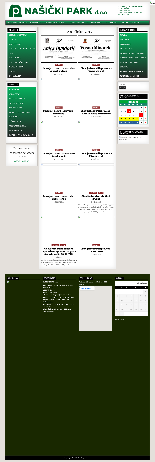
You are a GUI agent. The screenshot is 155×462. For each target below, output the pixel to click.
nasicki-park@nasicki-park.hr (60, 295)
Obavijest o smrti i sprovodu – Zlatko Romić (59, 197)
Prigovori (124, 40)
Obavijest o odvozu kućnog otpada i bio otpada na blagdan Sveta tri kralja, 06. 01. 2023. (59, 251)
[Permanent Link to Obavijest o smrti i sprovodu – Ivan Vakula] (96, 229)
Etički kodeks (15, 121)
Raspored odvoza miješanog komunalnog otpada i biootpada (133, 62)
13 (136, 300)
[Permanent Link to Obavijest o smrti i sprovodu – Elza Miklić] (59, 91)
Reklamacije (125, 44)
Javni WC (12, 71)
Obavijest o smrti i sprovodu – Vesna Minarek (96, 70)
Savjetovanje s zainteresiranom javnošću (21, 133)
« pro (117, 319)
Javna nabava (14, 94)
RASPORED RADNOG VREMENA (132, 53)
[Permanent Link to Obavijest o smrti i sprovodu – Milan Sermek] (96, 134)
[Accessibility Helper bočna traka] (152, 2)
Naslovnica (12, 23)
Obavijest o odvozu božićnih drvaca (96, 197)
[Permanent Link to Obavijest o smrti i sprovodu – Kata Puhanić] (59, 134)
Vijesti (100, 193)
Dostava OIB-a (126, 49)
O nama (125, 23)
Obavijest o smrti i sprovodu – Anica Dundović (59, 70)
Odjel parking (15, 44)
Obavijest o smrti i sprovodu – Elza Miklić (59, 112)
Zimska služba (15, 76)
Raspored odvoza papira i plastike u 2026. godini (131, 74)
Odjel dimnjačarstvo (18, 62)
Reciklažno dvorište (79, 23)
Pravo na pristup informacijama (16, 105)
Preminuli (58, 65)
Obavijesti (23, 23)
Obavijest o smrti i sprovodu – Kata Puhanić (59, 155)
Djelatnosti (35, 23)
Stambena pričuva (16, 67)
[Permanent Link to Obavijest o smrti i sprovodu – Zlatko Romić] (59, 177)
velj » (122, 319)
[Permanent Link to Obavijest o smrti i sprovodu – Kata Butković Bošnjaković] (96, 91)
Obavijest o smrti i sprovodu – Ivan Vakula (96, 250)
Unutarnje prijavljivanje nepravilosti (20, 114)
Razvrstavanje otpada (55, 23)
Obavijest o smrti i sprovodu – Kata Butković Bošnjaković (96, 112)
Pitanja (123, 35)
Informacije (96, 23)
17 (122, 305)
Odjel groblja (15, 58)
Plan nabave (14, 89)
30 (117, 313)
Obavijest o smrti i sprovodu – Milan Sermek (96, 155)
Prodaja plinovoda (17, 126)
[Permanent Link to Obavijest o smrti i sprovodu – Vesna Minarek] (96, 49)
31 (122, 313)
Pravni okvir (111, 23)
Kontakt (136, 23)
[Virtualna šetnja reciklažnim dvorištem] (133, 140)
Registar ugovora (17, 99)
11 (126, 300)
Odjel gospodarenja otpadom (18, 37)
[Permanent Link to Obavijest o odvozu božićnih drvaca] (96, 177)
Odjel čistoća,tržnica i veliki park (22, 51)
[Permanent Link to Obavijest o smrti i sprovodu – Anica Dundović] (59, 49)
